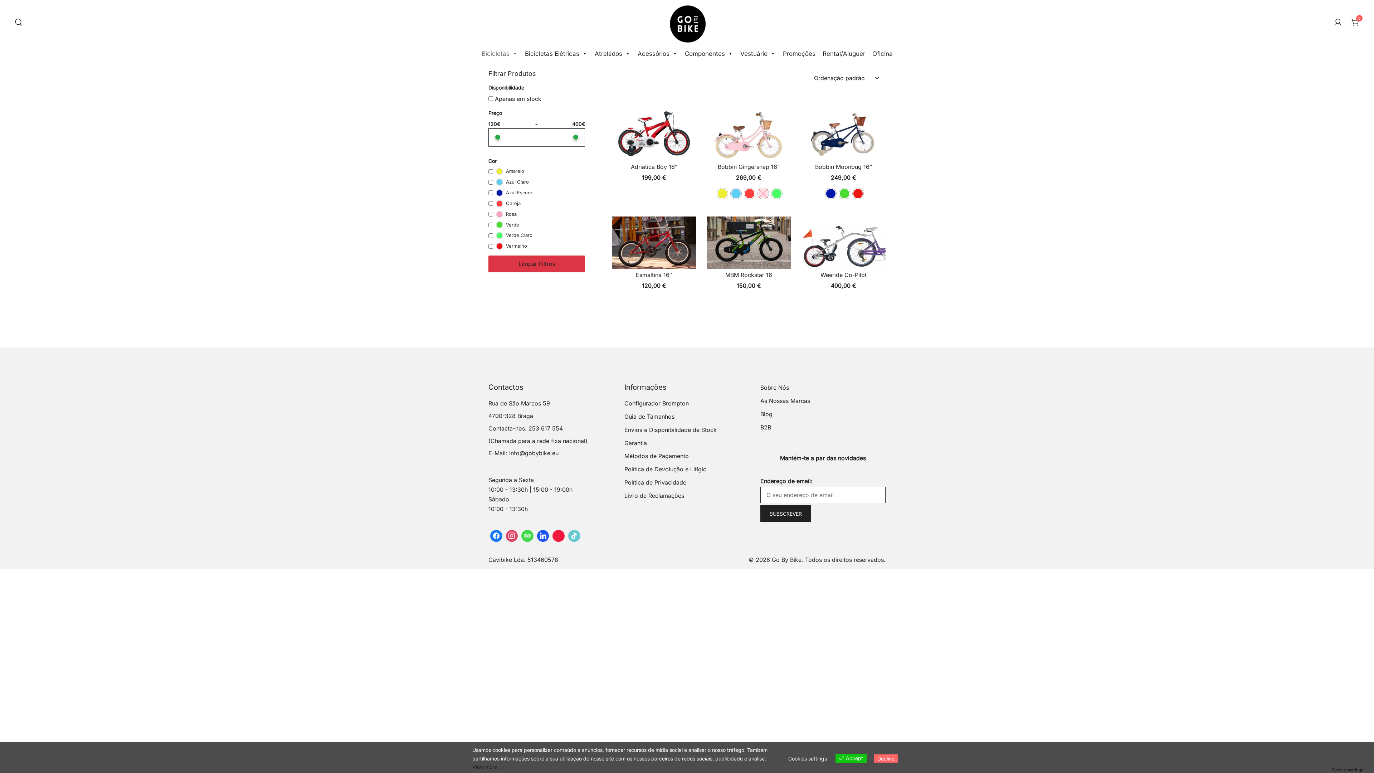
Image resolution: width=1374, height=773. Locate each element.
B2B (765, 427)
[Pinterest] (558, 536)
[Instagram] (512, 536)
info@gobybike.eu (534, 453)
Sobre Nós (774, 387)
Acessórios (653, 53)
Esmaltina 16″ (654, 274)
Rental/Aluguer (844, 53)
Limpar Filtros (536, 263)
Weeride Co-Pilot (843, 274)
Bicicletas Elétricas (552, 53)
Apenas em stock (517, 98)
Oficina (882, 53)
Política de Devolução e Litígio (665, 469)
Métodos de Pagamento (656, 456)
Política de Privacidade (655, 482)
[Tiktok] (574, 536)
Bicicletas (496, 53)
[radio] (722, 193)
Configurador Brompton (656, 403)
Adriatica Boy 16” (654, 166)
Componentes (705, 53)
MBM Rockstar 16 (748, 274)
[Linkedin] (543, 536)
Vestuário (754, 53)
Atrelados (608, 53)
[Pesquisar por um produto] (18, 23)
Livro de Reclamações (654, 495)
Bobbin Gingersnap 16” (749, 166)
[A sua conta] (1338, 22)
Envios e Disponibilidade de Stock (670, 429)
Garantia (635, 443)
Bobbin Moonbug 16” (843, 166)
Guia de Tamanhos (649, 416)
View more (484, 767)
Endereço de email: (786, 481)
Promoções (799, 53)
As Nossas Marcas (785, 400)
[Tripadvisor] (527, 536)
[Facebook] (496, 536)
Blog (766, 414)
